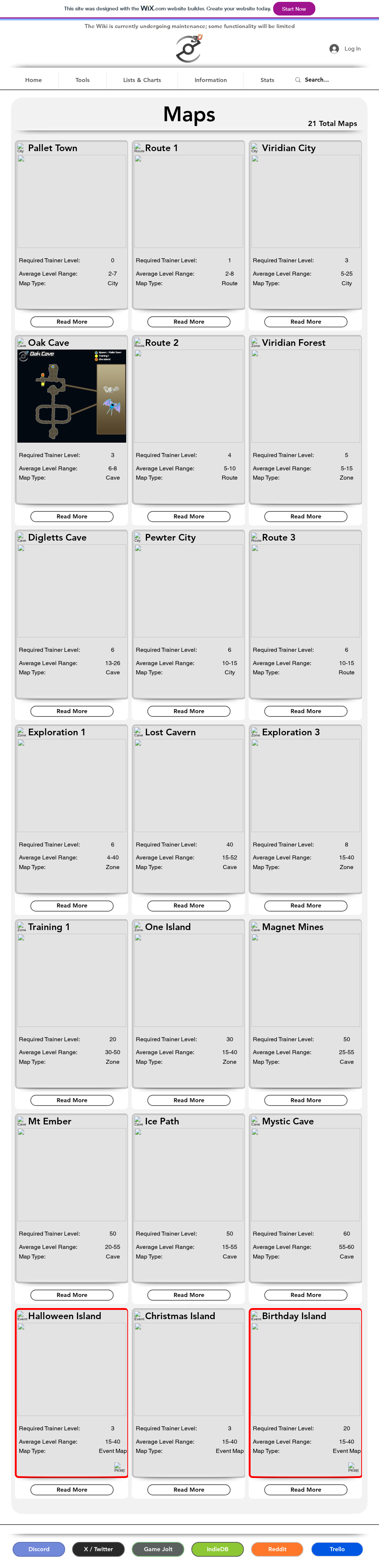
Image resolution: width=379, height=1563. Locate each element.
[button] (82, 80)
